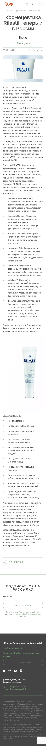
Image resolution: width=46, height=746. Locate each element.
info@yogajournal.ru (12, 648)
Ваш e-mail (7, 596)
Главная (9, 11)
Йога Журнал (23, 43)
